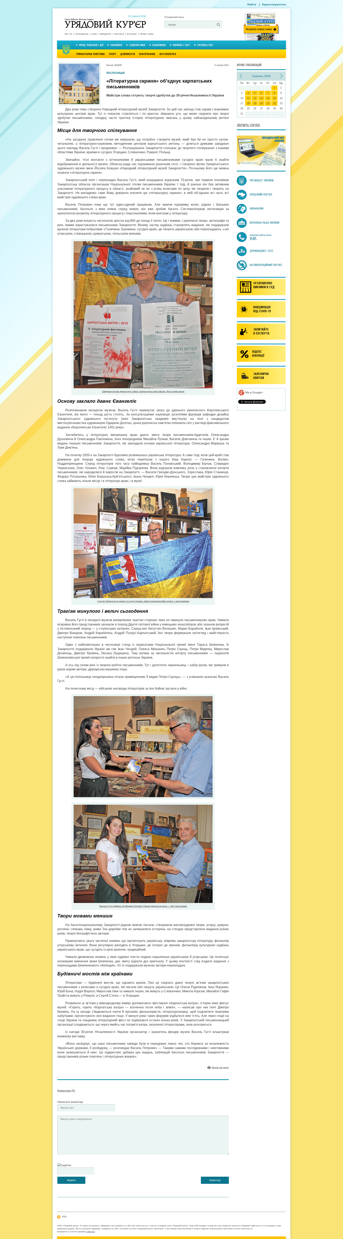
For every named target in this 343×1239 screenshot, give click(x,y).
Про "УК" (68, 34)
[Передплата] (261, 164)
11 (248, 98)
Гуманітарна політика (90, 54)
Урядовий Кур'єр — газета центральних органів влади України (105, 19)
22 (274, 103)
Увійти (251, 4)
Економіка (159, 45)
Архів (94, 34)
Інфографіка (147, 54)
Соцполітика (137, 45)
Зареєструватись (274, 4)
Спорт (112, 54)
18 (248, 103)
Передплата (105, 34)
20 (261, 103)
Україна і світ (181, 45)
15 (274, 98)
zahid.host (90, 1232)
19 (254, 103)
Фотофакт (132, 34)
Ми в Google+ (254, 392)
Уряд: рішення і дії (91, 45)
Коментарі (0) (66, 1090)
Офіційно (116, 45)
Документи (127, 54)
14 (268, 98)
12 (254, 98)
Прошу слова (146, 34)
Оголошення (81, 34)
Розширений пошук (174, 17)
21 (268, 103)
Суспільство (205, 45)
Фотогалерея (167, 54)
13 (261, 98)
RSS (64, 1216)
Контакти (119, 34)
